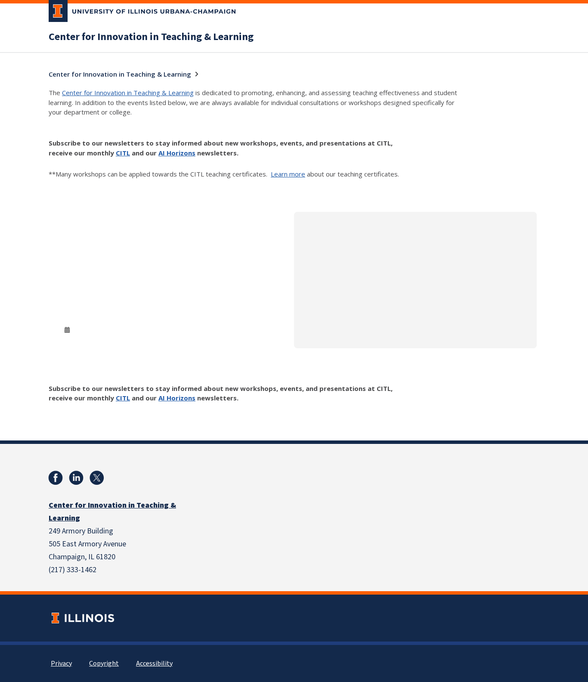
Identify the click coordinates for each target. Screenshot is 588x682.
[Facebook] (55, 477)
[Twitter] (96, 477)
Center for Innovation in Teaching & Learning (151, 37)
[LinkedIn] (76, 477)
